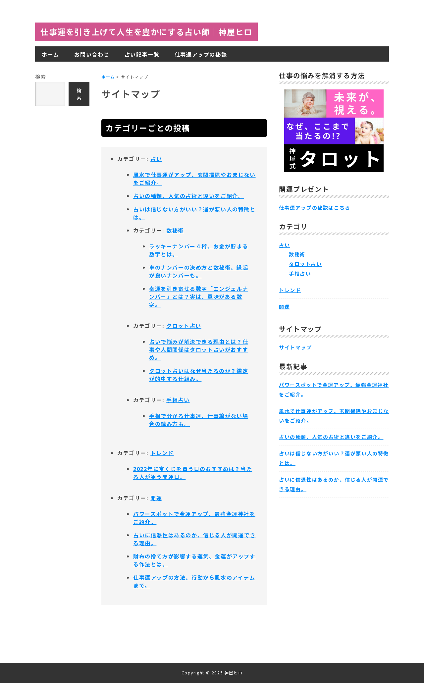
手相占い (177, 400)
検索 (40, 76)
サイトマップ (295, 347)
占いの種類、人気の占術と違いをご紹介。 (188, 196)
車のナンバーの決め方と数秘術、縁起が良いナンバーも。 (198, 271)
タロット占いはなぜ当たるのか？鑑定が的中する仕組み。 (198, 375)
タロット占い (183, 326)
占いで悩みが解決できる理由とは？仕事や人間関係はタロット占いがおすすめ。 (198, 349)
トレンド (162, 453)
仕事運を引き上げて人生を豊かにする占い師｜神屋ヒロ (146, 31)
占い (156, 159)
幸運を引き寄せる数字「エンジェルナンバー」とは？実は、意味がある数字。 (198, 296)
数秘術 (175, 230)
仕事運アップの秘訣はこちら (314, 207)
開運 (156, 498)
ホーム (108, 76)
